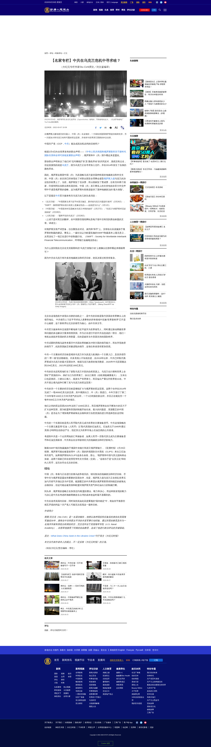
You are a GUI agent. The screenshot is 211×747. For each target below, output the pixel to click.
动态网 (125, 727)
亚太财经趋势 (81, 700)
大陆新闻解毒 (94, 703)
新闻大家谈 (93, 673)
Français (130, 650)
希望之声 (91, 727)
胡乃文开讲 (120, 679)
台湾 (62, 677)
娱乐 (69, 674)
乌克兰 (59, 134)
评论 (51, 53)
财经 (62, 680)
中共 (66, 144)
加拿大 (63, 650)
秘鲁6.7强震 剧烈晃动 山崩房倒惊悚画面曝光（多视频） (155, 113)
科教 (62, 683)
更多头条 (163, 130)
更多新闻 (163, 216)
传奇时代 (150, 676)
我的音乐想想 (137, 703)
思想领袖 (92, 685)
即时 (118, 10)
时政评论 (58, 53)
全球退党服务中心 (105, 727)
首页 (46, 53)
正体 (97, 2)
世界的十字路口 (95, 697)
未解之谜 (106, 673)
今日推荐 (134, 136)
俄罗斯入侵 (51, 134)
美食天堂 (135, 682)
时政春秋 (92, 682)
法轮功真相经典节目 (138, 313)
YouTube (165, 2)
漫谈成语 (106, 685)
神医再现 (119, 685)
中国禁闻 (79, 679)
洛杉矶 (70, 650)
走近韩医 (119, 688)
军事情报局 (93, 691)
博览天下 (57, 693)
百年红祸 (150, 694)
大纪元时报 (71, 727)
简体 (102, 2)
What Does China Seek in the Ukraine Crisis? (73, 536)
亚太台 (104, 650)
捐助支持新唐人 (117, 660)
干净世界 (81, 727)
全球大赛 (66, 696)
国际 (56, 674)
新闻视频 (80, 669)
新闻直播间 (145, 10)
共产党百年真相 (153, 679)
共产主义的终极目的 (154, 682)
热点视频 (66, 687)
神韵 (76, 2)
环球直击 (79, 676)
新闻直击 (79, 685)
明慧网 (117, 727)
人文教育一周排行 (138, 222)
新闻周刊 (79, 688)
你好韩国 (135, 679)
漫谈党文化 (151, 706)
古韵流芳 (106, 679)
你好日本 (135, 676)
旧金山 (96, 650)
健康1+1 (119, 673)
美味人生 (135, 685)
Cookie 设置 (105, 743)
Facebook (157, 2)
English (121, 650)
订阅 (156, 660)
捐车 (144, 2)
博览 (123, 10)
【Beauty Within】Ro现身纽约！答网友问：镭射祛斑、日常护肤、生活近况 (155, 208)
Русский (139, 650)
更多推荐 (163, 176)
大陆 (56, 683)
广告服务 (107, 722)
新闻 (95, 10)
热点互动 (92, 676)
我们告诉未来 (135, 319)
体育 (69, 677)
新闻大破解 (93, 688)
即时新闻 (57, 690)
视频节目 (79, 660)
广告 (131, 2)
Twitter (161, 2)
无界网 (133, 727)
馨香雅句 (106, 682)
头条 (106, 10)
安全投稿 (98, 722)
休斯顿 (84, 650)
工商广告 (150, 713)
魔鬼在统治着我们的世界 (156, 685)
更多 (152, 727)
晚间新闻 (79, 682)
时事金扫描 (93, 679)
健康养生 (120, 669)
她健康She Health (123, 676)
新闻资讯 (67, 660)
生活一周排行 (136, 251)
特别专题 (134, 309)
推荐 (112, 10)
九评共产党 (151, 688)
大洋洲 (77, 650)
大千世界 (135, 691)
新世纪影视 (143, 727)
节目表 (91, 660)
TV (154, 10)
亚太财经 (79, 703)
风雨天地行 (151, 697)
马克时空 (92, 700)
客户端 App (128, 722)
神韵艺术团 (59, 727)
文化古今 (106, 691)
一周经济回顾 (81, 694)
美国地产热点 (108, 694)
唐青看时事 (93, 694)
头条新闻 (134, 61)
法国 (90, 650)
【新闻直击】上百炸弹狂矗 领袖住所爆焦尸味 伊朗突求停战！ (156, 84)
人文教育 (107, 669)
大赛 (82, 2)
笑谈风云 (106, 676)
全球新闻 (79, 673)
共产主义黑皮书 (153, 700)
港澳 (62, 674)
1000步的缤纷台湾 (138, 698)
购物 (150, 2)
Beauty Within (137, 688)
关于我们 (58, 722)
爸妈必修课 (107, 688)
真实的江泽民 (152, 691)
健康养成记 (120, 682)
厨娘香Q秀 (136, 694)
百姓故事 (150, 703)
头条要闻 (57, 687)
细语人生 (92, 706)
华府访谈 (79, 691)
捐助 (137, 2)
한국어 (155, 650)
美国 (56, 677)
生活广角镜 (136, 673)
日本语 (148, 650)
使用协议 (88, 722)
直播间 (101, 660)
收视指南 (68, 722)
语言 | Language (112, 2)
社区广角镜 (80, 697)
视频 (101, 10)
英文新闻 (124, 2)
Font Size (116, 127)
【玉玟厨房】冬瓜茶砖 (154, 187)
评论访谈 (131, 10)
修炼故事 (150, 709)
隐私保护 (78, 722)
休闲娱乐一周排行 (138, 182)
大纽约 (56, 650)
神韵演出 (57, 696)
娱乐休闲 (136, 669)
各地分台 (90, 2)
